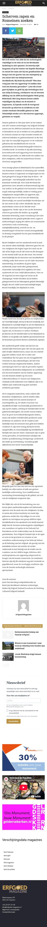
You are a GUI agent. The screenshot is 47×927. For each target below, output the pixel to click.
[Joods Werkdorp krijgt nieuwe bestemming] (8, 657)
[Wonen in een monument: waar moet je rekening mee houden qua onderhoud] (8, 646)
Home (4, 9)
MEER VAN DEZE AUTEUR (32, 626)
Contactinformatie (8, 912)
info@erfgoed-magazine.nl (11, 907)
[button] (44, 3)
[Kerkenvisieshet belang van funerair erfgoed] (8, 635)
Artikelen (11, 9)
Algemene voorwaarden (11, 910)
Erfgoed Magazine (12, 24)
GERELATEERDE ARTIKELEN (13, 626)
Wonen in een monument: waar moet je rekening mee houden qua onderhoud (30, 646)
